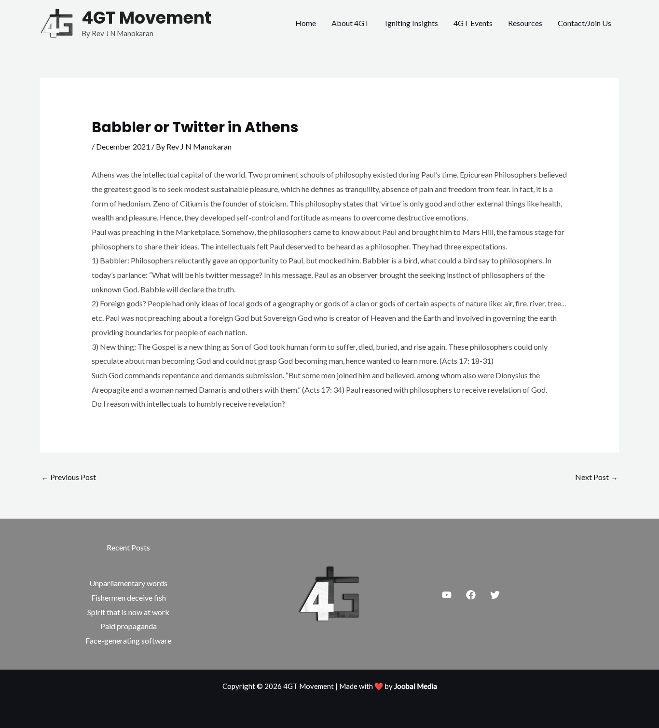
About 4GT (350, 22)
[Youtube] (447, 595)
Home (305, 22)
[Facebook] (471, 595)
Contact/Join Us (584, 22)
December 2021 (123, 146)
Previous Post (68, 476)
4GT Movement (146, 17)
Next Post (596, 476)
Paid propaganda (128, 626)
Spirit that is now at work (128, 612)
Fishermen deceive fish (128, 597)
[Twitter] (495, 595)
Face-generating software (128, 640)
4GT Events (473, 22)
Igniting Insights (411, 22)
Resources (525, 22)
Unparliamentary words (128, 583)
